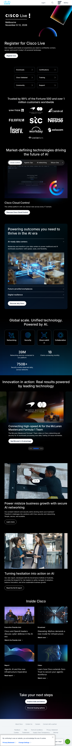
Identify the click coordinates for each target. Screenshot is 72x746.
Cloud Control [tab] (15, 162)
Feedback (17, 730)
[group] (36, 417)
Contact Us (29, 724)
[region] (27, 740)
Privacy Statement (52, 730)
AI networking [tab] (42, 162)
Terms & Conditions (37, 730)
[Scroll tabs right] (62, 162)
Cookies (16, 732)
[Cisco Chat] (67, 741)
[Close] (53, 737)
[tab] (30, 448)
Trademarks (25, 732)
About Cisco (19, 724)
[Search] (52, 3)
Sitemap (55, 732)
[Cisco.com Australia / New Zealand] (7, 3)
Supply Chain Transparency (41, 732)
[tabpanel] (36, 189)
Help (25, 730)
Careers (37, 724)
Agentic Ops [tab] (28, 162)
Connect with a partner (50, 724)
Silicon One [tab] (55, 162)
